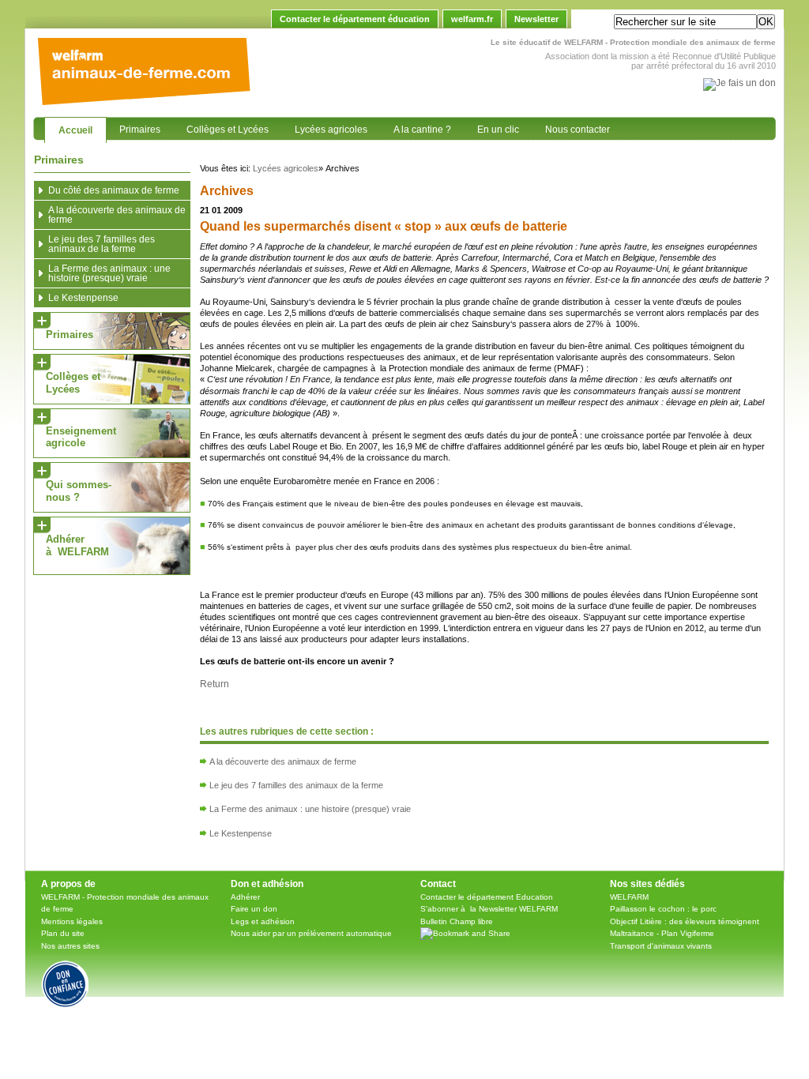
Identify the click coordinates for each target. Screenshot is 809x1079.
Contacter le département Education (486, 897)
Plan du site (63, 933)
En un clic (491, 126)
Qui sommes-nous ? (78, 491)
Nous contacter (571, 126)
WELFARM (629, 897)
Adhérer (245, 897)
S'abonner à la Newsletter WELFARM (489, 908)
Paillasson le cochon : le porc (663, 908)
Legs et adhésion (263, 921)
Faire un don (254, 908)
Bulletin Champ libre (456, 921)
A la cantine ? (415, 126)
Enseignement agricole (81, 437)
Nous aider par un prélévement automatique (311, 933)
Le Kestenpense (240, 833)
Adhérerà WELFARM (77, 545)
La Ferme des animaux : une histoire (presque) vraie (310, 809)
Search (594, 22)
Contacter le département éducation (355, 19)
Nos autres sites (70, 946)
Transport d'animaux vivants (661, 946)
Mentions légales (72, 921)
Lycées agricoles (324, 126)
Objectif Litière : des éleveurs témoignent (684, 921)
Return (214, 684)
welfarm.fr (472, 19)
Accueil (68, 126)
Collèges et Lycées (221, 126)
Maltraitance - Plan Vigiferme (662, 933)
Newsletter (536, 19)
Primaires (133, 126)
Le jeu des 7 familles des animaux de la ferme (296, 785)
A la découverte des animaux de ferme (282, 761)
